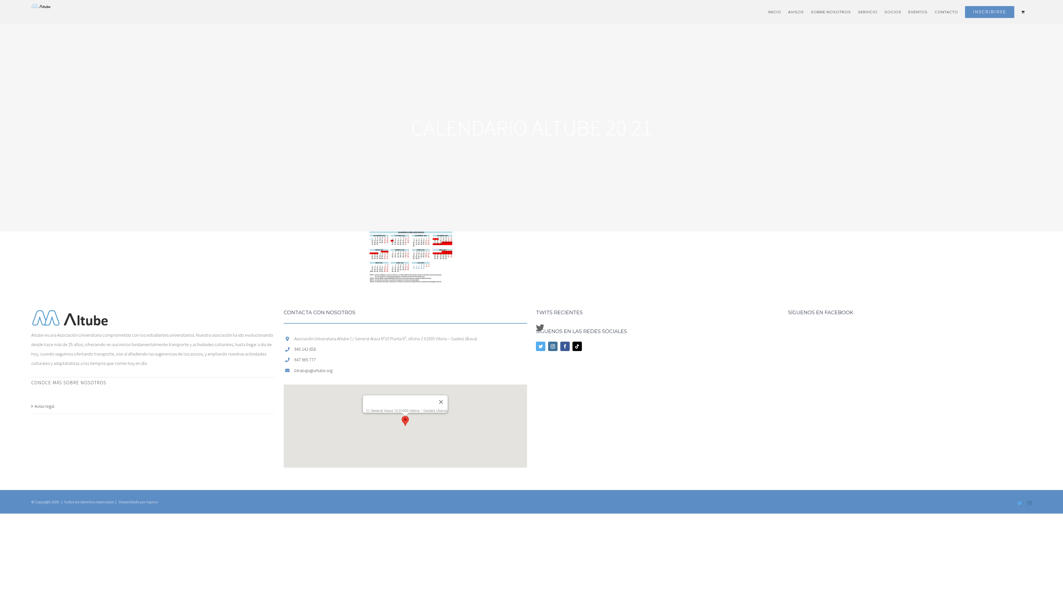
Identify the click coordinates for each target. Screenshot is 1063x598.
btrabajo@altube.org (313, 370)
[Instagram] (553, 346)
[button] (405, 421)
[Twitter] (540, 346)
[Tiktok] (577, 346)
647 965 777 (305, 359)
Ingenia (152, 501)
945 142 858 (305, 349)
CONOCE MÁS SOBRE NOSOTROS (68, 382)
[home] (70, 315)
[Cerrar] (441, 402)
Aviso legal (45, 406)
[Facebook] (565, 346)
